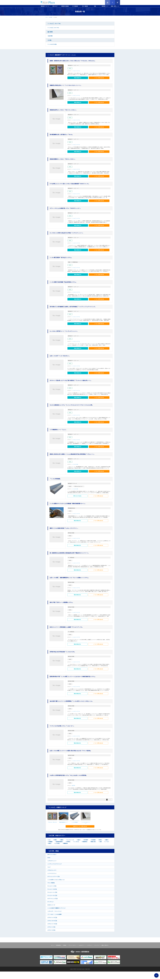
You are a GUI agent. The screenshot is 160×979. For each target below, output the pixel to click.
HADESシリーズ (51, 904)
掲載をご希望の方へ (105, 945)
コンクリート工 (70, 839)
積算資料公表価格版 (65, 6)
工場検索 (64, 945)
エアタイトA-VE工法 (52, 917)
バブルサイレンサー (52, 870)
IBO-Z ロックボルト (52, 854)
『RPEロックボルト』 (63, 159)
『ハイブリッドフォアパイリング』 (73, 306)
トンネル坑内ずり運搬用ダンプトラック (57, 908)
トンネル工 (76, 841)
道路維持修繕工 (59, 841)
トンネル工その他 (52, 44)
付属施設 (50, 841)
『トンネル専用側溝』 (55, 478)
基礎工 (62, 839)
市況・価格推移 (85, 6)
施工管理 (50, 32)
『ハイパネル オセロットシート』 (66, 85)
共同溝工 (68, 841)
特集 (95, 6)
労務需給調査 (58, 945)
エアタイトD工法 (51, 930)
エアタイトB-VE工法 (52, 920)
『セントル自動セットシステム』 (69, 577)
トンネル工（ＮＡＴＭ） (54, 23)
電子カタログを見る (77, 495)
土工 (49, 839)
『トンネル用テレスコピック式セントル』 (71, 701)
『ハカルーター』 (62, 726)
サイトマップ (96, 945)
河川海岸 (86, 839)
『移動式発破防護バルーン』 (68, 503)
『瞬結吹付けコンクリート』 (69, 553)
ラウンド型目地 (51, 882)
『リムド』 (58, 429)
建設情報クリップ (105, 6)
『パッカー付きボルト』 (60, 355)
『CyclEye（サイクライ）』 (64, 528)
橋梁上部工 (93, 841)
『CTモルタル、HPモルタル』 (73, 60)
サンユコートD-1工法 (52, 895)
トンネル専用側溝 (75, 822)
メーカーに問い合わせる (99, 77)
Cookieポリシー (81, 945)
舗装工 (106, 839)
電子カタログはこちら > (79, 486)
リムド (49, 867)
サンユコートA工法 (52, 886)
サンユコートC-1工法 (52, 892)
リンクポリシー (89, 945)
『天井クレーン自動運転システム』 (61, 602)
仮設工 (78, 839)
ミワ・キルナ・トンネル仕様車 (55, 914)
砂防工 (100, 839)
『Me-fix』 (61, 134)
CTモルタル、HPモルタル (52, 822)
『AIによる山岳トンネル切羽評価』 (68, 775)
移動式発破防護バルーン (63, 822)
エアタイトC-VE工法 (52, 923)
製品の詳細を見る (77, 77)
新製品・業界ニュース (115, 6)
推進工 (50, 843)
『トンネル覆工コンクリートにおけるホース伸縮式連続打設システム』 (73, 676)
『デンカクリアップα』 (66, 627)
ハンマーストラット (52, 873)
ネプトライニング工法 (53, 898)
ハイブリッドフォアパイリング (55, 863)
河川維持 (93, 839)
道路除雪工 (85, 841)
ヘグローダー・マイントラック (55, 911)
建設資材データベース (45, 6)
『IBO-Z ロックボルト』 (63, 110)
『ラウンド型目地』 (70, 750)
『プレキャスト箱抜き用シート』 (71, 380)
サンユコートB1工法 (52, 889)
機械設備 (65, 843)
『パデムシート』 (72, 454)
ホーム (47, 17)
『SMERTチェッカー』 (65, 208)
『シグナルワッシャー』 (67, 233)
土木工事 (50, 17)
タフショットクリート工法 (54, 876)
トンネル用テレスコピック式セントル (56, 879)
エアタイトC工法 (51, 927)
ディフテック (51, 901)
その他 (49, 40)
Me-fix (49, 857)
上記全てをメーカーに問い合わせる (80, 826)
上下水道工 (57, 843)
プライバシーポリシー (72, 945)
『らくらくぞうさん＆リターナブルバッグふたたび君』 (71, 405)
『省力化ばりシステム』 (61, 257)
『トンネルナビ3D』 (62, 651)
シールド (107, 841)
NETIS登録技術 (75, 6)
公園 (100, 841)
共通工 (55, 839)
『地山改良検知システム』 (63, 282)
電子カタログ (55, 6)
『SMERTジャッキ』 (69, 183)
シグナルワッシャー (52, 860)
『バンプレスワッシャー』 (64, 331)
